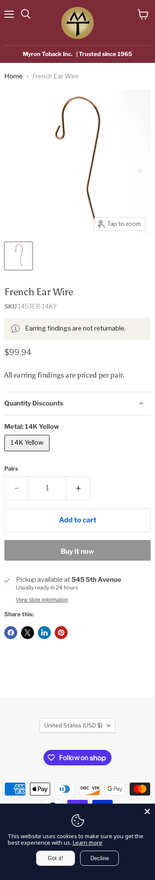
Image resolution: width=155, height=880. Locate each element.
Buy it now (77, 551)
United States (73, 725)
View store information (42, 600)
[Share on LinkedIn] (44, 632)
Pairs (11, 468)
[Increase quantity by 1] (78, 488)
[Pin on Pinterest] (61, 632)
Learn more (87, 842)
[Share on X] (27, 632)
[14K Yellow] (28, 453)
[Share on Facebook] (10, 632)
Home (13, 76)
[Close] (147, 811)
